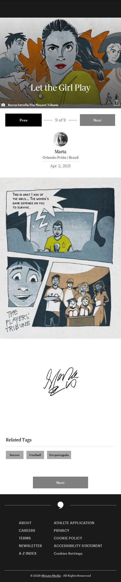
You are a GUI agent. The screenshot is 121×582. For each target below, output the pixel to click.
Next (97, 120)
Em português (59, 455)
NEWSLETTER (30, 546)
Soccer (15, 455)
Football (35, 455)
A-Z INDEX (28, 553)
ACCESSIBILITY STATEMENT (78, 546)
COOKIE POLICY (68, 538)
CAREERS (27, 530)
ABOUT (25, 523)
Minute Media (51, 575)
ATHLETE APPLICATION (74, 523)
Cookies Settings (68, 553)
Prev (24, 120)
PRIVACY (61, 530)
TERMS (25, 538)
